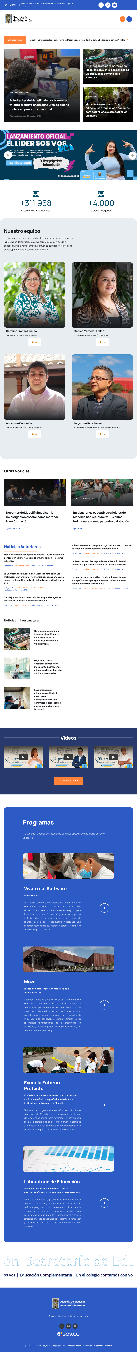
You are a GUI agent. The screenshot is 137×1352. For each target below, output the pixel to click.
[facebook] (101, 5)
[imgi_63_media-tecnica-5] (68, 854)
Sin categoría (39, 587)
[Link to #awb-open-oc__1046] (122, 19)
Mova (30, 982)
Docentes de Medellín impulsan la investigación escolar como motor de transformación (32, 517)
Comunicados (19, 587)
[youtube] (114, 5)
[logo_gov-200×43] (68, 1332)
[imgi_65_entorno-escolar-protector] (68, 1048)
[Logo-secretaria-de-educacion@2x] (18, 13)
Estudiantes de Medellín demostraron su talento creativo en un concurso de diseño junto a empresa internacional (39, 104)
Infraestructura (87, 588)
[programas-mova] (68, 947)
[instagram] (108, 5)
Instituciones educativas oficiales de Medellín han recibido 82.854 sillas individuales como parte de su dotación (101, 517)
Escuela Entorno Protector (42, 1085)
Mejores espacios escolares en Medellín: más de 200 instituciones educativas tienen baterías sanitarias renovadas (48, 667)
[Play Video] (23, 757)
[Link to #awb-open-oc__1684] (129, 19)
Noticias (28, 565)
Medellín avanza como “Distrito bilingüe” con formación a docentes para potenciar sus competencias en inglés (82, 40)
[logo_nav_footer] (68, 1299)
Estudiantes (19, 565)
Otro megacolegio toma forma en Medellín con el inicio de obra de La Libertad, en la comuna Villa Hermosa (46, 637)
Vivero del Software (45, 888)
